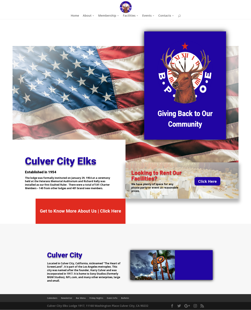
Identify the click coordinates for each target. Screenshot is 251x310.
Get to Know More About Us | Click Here (80, 211)
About (87, 16)
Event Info (112, 298)
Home (75, 16)
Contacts (164, 16)
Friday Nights (96, 298)
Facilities (129, 16)
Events (147, 16)
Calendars (52, 298)
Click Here (207, 181)
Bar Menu (81, 298)
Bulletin (125, 298)
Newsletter (66, 298)
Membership (107, 16)
